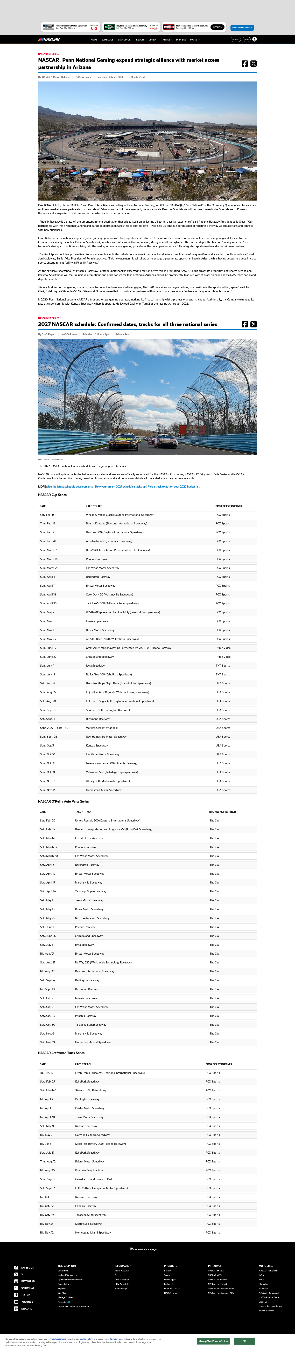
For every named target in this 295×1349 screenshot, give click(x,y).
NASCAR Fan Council (217, 1284)
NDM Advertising (122, 1284)
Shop (246, 39)
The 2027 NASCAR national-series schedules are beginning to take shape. (82, 466)
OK (244, 1341)
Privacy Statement (57, 1339)
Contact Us (63, 1271)
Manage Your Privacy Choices (213, 1341)
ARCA (261, 1279)
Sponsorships (121, 1288)
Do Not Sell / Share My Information (73, 1306)
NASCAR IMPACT (216, 1271)
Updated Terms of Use (68, 1275)
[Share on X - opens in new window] (253, 65)
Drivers (181, 39)
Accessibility (63, 1284)
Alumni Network (266, 1311)
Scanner (167, 1275)
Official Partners (122, 1279)
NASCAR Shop (171, 1293)
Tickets (235, 39)
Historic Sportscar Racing (270, 1306)
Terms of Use (116, 1339)
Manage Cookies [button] (65, 1297)
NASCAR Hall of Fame (269, 1297)
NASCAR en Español (268, 1271)
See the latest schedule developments (70, 486)
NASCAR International (269, 1293)
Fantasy (166, 39)
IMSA (261, 1275)
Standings (124, 39)
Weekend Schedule (242, 28)
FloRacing (263, 1284)
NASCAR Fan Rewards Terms (221, 1288)
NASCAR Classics (172, 1288)
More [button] (193, 39)
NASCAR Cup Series (48, 54)
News (94, 39)
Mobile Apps (170, 1279)
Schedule (107, 39)
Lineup (153, 39)
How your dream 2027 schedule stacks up (120, 486)
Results (217, 27)
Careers (118, 1275)
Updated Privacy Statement (70, 1279)
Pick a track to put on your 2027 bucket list (174, 486)
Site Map (62, 1293)
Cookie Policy (86, 1339)
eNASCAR (263, 1288)
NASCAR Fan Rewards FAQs (221, 1293)
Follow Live (169, 1284)
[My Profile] (255, 39)
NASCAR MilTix (215, 1275)
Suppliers (62, 1288)
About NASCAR (122, 1271)
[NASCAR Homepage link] (147, 1246)
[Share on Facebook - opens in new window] (245, 65)
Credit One (264, 1302)
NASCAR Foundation (217, 1279)
